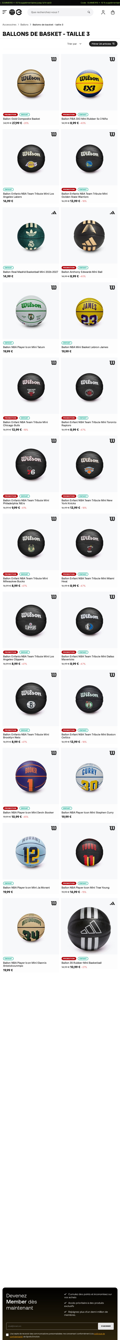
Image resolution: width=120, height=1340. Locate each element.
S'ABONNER (106, 1326)
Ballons (24, 24)
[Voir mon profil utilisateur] (103, 12)
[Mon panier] (113, 12)
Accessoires (9, 24)
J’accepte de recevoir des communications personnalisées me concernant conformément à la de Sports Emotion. (57, 1335)
